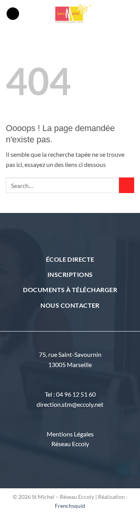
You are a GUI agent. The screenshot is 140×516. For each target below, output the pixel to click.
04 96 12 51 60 (76, 394)
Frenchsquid (70, 505)
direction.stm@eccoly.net (70, 404)
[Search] (131, 13)
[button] (13, 13)
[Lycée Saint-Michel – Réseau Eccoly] (73, 13)
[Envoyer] (126, 185)
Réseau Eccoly (70, 443)
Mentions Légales (70, 434)
